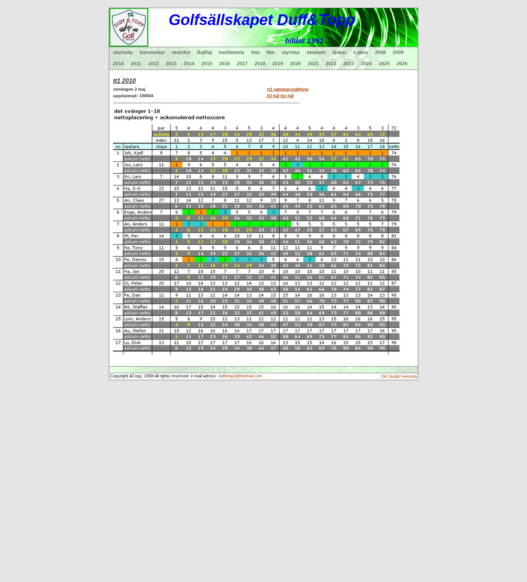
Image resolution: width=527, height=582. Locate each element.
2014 (189, 63)
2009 (398, 52)
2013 (171, 63)
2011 (136, 63)
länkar (339, 52)
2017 (242, 63)
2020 (295, 63)
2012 (153, 63)
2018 (260, 63)
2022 (331, 63)
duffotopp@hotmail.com (240, 376)
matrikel (181, 52)
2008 (380, 52)
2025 (384, 63)
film (271, 52)
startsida (123, 52)
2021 (313, 63)
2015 (206, 63)
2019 (277, 63)
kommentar (152, 52)
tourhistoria (231, 52)
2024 (366, 63)
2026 (402, 63)
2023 (348, 63)
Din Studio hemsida (399, 376)
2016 (224, 63)
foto (255, 52)
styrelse (291, 52)
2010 (118, 63)
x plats (360, 52)
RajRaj (204, 52)
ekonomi (316, 52)
